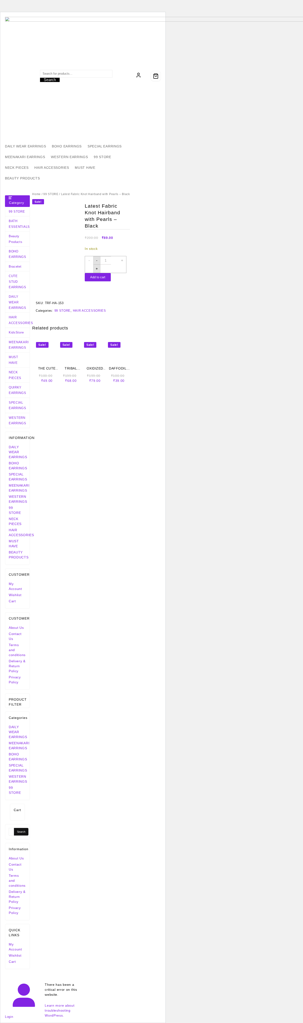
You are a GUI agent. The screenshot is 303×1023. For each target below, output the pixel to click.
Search (50, 80)
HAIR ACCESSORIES (19, 319)
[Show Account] (138, 76)
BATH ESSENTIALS (19, 223)
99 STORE (17, 211)
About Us (16, 628)
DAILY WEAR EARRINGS (17, 302)
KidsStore (16, 332)
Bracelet (15, 266)
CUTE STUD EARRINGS (17, 281)
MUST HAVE (13, 359)
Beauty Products (15, 238)
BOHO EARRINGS (17, 254)
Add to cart (97, 277)
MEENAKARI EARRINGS (19, 344)
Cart (12, 601)
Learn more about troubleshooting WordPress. (59, 1010)
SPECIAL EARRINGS (17, 405)
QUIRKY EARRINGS (17, 390)
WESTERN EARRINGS (17, 420)
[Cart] (156, 76)
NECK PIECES (15, 374)
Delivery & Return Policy (17, 666)
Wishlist (15, 595)
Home (36, 194)
